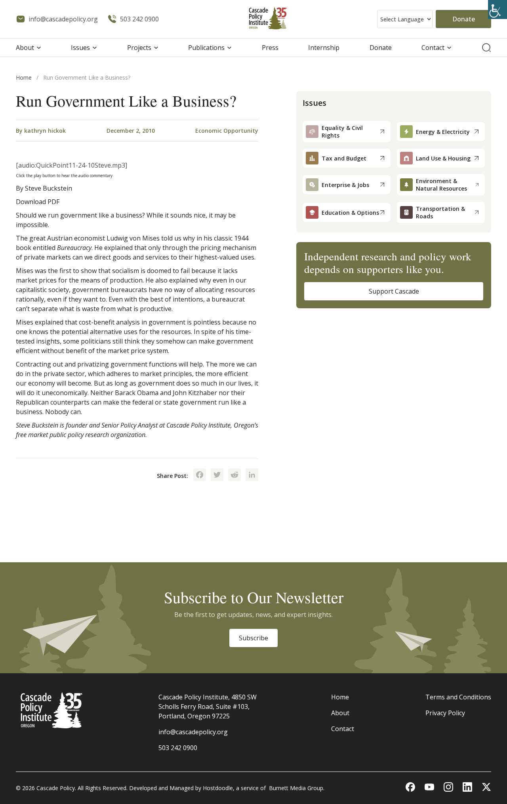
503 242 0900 (177, 747)
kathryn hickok (45, 130)
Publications (206, 47)
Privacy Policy (445, 713)
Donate (463, 19)
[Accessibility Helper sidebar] (497, 9)
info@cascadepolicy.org (193, 732)
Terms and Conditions (458, 697)
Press (270, 47)
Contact (432, 47)
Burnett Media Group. (296, 788)
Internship (323, 47)
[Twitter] (217, 475)
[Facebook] (199, 475)
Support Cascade (394, 291)
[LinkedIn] (252, 475)
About (25, 47)
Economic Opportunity (226, 130)
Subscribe (253, 638)
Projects (139, 47)
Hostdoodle (218, 788)
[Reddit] (234, 475)
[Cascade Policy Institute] (268, 19)
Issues (80, 47)
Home (24, 77)
